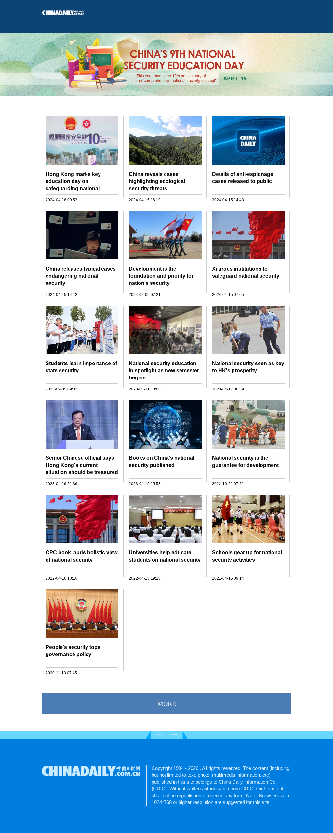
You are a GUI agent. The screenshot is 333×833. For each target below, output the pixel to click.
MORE (166, 703)
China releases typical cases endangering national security (81, 276)
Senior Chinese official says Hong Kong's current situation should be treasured (82, 465)
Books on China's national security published (161, 461)
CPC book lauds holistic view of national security (81, 556)
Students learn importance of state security (81, 367)
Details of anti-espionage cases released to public (242, 177)
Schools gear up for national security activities (247, 556)
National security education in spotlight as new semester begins (164, 370)
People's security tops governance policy (73, 650)
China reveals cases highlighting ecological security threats (157, 181)
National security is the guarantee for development (245, 461)
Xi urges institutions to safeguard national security (245, 272)
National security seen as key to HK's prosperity (248, 367)
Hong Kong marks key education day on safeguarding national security (73, 181)
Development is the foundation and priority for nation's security (161, 276)
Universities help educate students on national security (165, 556)
